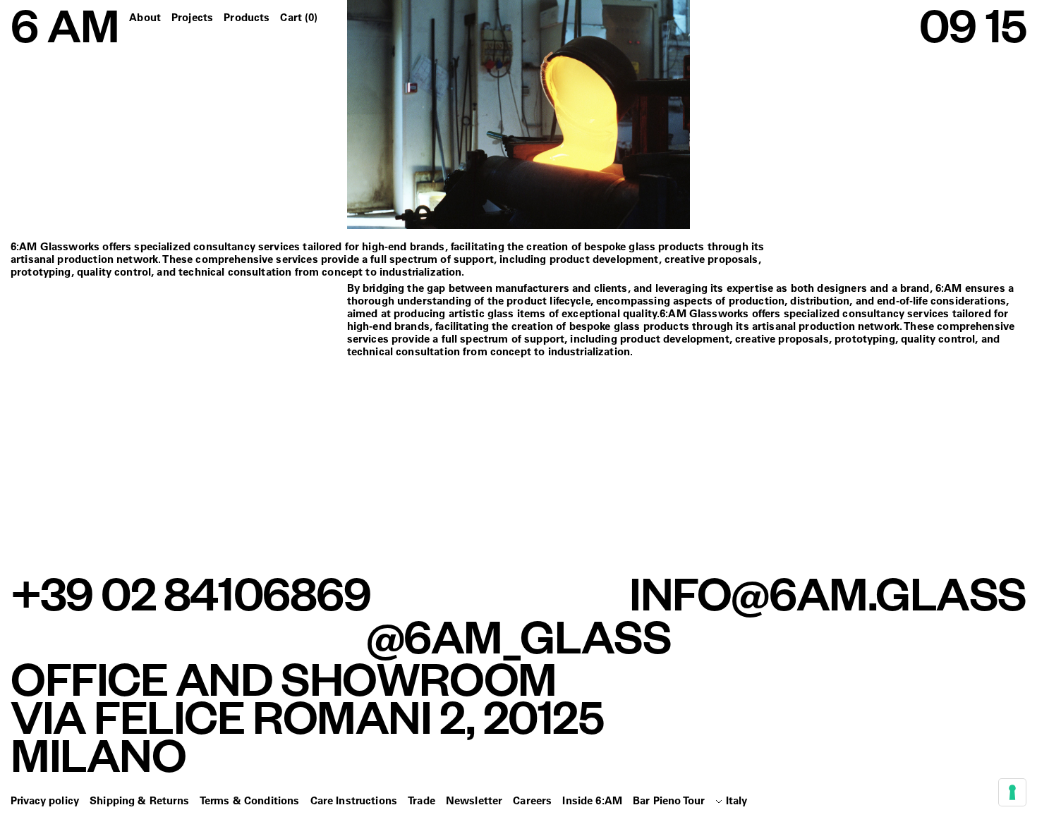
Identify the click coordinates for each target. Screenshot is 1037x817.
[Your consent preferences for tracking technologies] (1012, 792)
